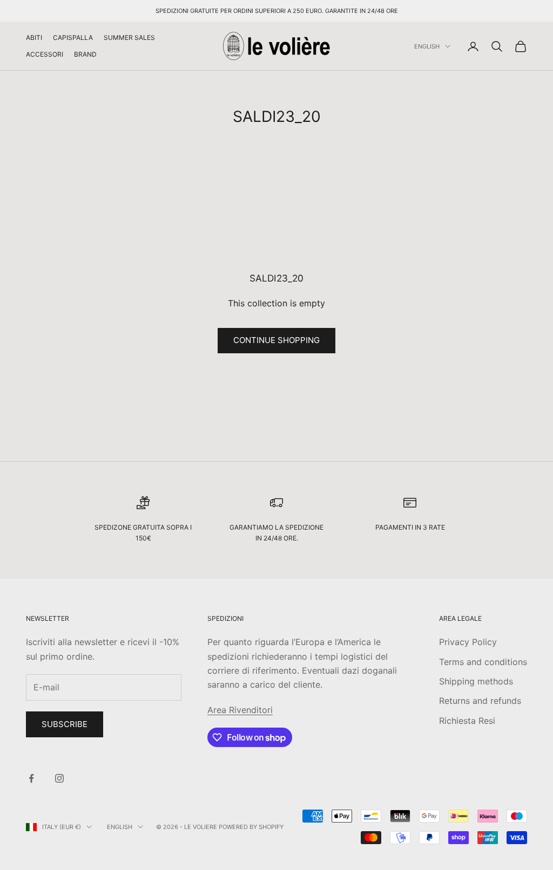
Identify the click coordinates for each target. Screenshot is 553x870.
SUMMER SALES (129, 37)
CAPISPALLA (73, 37)
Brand (85, 54)
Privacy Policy (468, 641)
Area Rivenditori (240, 709)
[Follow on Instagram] (59, 778)
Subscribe (64, 724)
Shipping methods (476, 681)
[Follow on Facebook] (31, 778)
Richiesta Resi (467, 720)
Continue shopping (276, 340)
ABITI (34, 37)
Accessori (44, 54)
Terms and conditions (483, 661)
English (427, 46)
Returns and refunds (480, 700)
